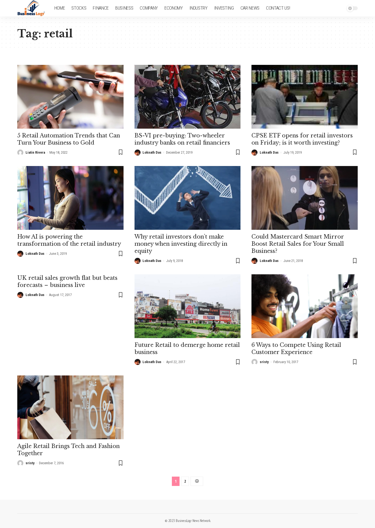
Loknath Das (151, 152)
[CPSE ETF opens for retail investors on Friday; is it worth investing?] (304, 97)
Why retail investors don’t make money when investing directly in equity (181, 243)
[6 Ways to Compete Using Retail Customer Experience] (304, 306)
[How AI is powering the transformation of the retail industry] (70, 198)
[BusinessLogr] (31, 8)
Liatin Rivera (35, 152)
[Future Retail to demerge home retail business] (188, 306)
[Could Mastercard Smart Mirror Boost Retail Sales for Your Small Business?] (304, 198)
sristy (264, 362)
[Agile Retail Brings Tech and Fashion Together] (70, 407)
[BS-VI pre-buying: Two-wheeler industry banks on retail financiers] (188, 97)
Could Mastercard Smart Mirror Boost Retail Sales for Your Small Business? (297, 243)
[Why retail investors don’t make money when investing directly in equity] (188, 198)
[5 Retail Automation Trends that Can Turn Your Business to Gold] (70, 97)
